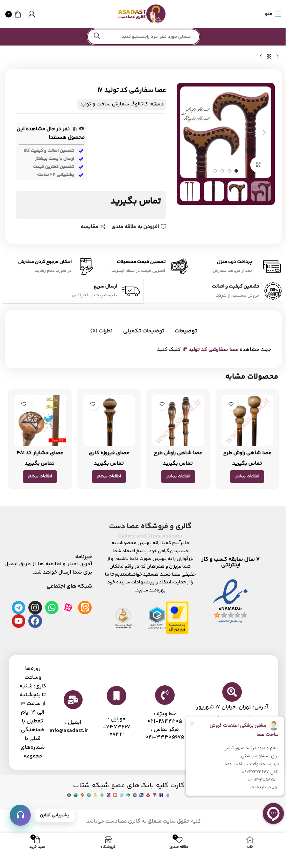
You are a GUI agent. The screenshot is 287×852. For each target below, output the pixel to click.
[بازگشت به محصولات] (269, 57)
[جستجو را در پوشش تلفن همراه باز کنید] (143, 36)
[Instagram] (35, 607)
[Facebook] (35, 621)
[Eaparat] (68, 607)
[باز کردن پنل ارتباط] (20, 815)
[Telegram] (18, 607)
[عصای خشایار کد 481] (40, 420)
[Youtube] (18, 621)
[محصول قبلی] (277, 57)
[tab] (186, 331)
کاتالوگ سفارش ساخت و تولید (114, 104)
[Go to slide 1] (236, 171)
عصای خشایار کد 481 (40, 453)
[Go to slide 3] (222, 171)
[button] (264, 132)
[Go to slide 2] (229, 171)
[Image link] (230, 602)
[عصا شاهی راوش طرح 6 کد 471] (178, 420)
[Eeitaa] (84, 607)
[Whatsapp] (51, 607)
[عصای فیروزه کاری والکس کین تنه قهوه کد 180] (109, 420)
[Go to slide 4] (215, 171)
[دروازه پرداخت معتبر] (177, 618)
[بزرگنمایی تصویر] (258, 165)
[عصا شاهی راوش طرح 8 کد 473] (247, 420)
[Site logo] (141, 14)
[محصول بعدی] (261, 57)
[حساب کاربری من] (32, 14)
